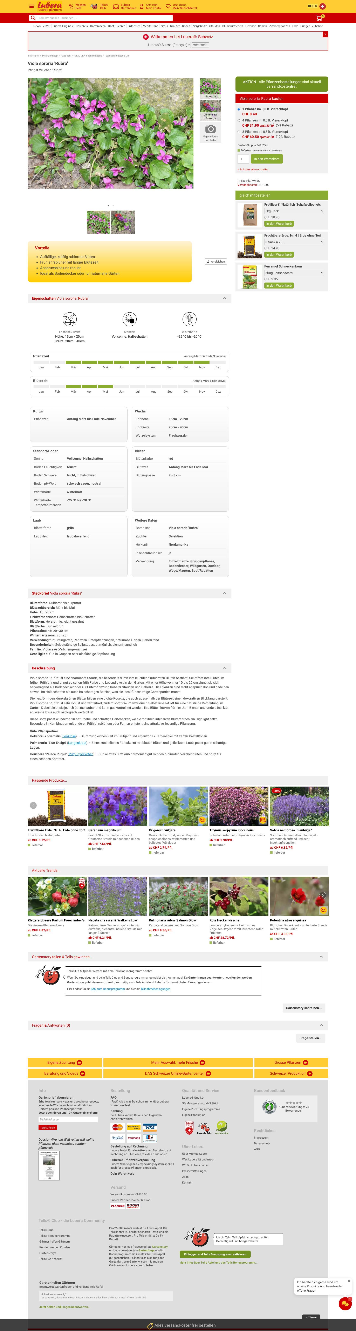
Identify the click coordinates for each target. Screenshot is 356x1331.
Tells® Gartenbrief (50, 1258)
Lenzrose (69, 736)
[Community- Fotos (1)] (210, 110)
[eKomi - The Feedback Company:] (269, 1106)
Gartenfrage (146, 1250)
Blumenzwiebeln (232, 26)
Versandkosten (247, 184)
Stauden (214, 26)
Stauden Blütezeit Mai (117, 55)
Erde (295, 26)
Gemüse (250, 26)
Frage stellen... (311, 1038)
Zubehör (317, 26)
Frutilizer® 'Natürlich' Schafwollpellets (292, 204)
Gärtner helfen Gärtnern (54, 1241)
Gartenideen (98, 26)
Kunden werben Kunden (54, 1247)
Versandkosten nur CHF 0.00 (128, 1194)
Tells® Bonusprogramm (54, 1235)
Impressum (261, 1137)
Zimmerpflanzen (279, 26)
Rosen (186, 26)
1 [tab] (108, 206)
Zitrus (164, 26)
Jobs (185, 1176)
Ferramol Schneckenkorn (283, 266)
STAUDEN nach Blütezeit (88, 55)
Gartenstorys (47, 1253)
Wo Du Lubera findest (196, 1165)
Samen (262, 26)
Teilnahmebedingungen (155, 989)
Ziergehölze (199, 26)
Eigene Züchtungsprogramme (201, 1109)
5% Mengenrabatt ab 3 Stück (200, 1103)
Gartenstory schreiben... (304, 1008)
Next (322, 805)
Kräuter (175, 26)
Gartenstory (160, 1246)
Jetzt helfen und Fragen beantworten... (64, 1307)
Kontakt (187, 1182)
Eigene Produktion (193, 1115)
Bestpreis (82, 26)
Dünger (305, 26)
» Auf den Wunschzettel (253, 169)
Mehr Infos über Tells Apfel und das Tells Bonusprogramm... (218, 1262)
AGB (257, 1149)
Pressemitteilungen (194, 1171)
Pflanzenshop (50, 55)
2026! (46, 26)
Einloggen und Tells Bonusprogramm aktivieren (215, 1254)
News (37, 26)
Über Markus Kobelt (194, 1153)
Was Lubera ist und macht (198, 1159)
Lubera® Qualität (193, 1097)
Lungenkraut (77, 743)
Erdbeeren (134, 26)
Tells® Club (46, 1230)
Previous (33, 805)
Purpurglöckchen (81, 754)
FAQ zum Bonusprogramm (108, 989)
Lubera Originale (63, 26)
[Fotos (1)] (210, 88)
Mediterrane (150, 26)
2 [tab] (113, 206)
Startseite (33, 55)
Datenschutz (262, 1143)
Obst (111, 26)
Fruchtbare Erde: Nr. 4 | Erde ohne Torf (292, 235)
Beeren (120, 26)
